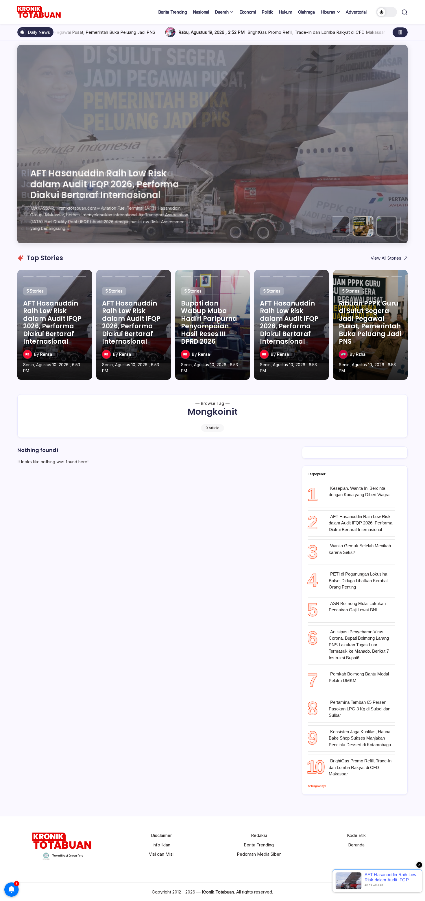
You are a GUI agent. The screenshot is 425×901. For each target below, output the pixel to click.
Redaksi (259, 835)
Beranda (356, 845)
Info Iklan (161, 845)
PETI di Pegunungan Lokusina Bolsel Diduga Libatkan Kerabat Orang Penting (358, 580)
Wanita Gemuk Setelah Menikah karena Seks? (360, 549)
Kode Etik (356, 835)
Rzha (360, 354)
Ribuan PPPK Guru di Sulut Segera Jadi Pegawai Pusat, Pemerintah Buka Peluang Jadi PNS (105, 184)
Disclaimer (161, 835)
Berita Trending (259, 845)
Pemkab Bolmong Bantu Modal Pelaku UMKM (359, 677)
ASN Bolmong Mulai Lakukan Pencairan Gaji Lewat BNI (357, 607)
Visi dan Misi (161, 854)
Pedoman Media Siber (259, 854)
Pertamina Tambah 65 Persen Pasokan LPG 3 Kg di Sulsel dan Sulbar (359, 709)
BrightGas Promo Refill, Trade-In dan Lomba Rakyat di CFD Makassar (150, 32)
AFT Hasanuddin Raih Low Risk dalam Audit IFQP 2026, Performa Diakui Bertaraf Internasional (360, 523)
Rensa (46, 354)
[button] (386, 12)
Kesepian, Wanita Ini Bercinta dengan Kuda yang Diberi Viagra (359, 491)
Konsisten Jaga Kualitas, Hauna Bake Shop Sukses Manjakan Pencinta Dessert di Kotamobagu (360, 738)
